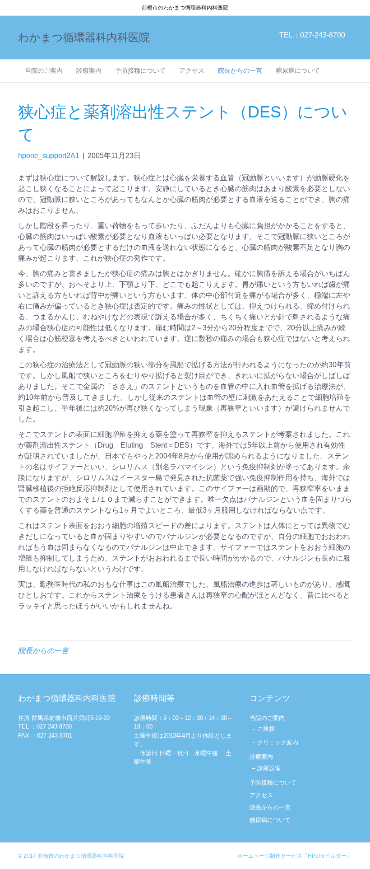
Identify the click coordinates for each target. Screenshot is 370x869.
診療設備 (269, 768)
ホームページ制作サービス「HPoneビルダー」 (294, 856)
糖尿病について (298, 70)
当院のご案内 (44, 70)
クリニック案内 (277, 742)
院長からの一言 (240, 70)
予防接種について (140, 70)
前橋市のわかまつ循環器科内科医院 (80, 856)
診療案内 (89, 70)
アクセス (191, 70)
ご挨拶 (266, 728)
